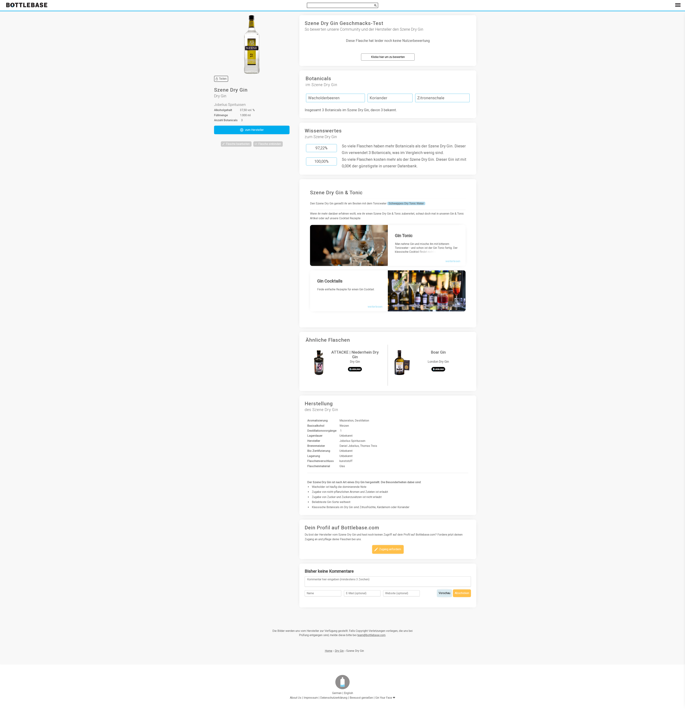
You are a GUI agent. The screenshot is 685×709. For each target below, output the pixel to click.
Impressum (311, 697)
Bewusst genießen (361, 697)
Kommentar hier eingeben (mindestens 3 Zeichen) (338, 579)
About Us (295, 697)
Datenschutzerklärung (333, 697)
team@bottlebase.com (371, 635)
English (348, 693)
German (337, 693)
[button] (252, 130)
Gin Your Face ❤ (385, 697)
